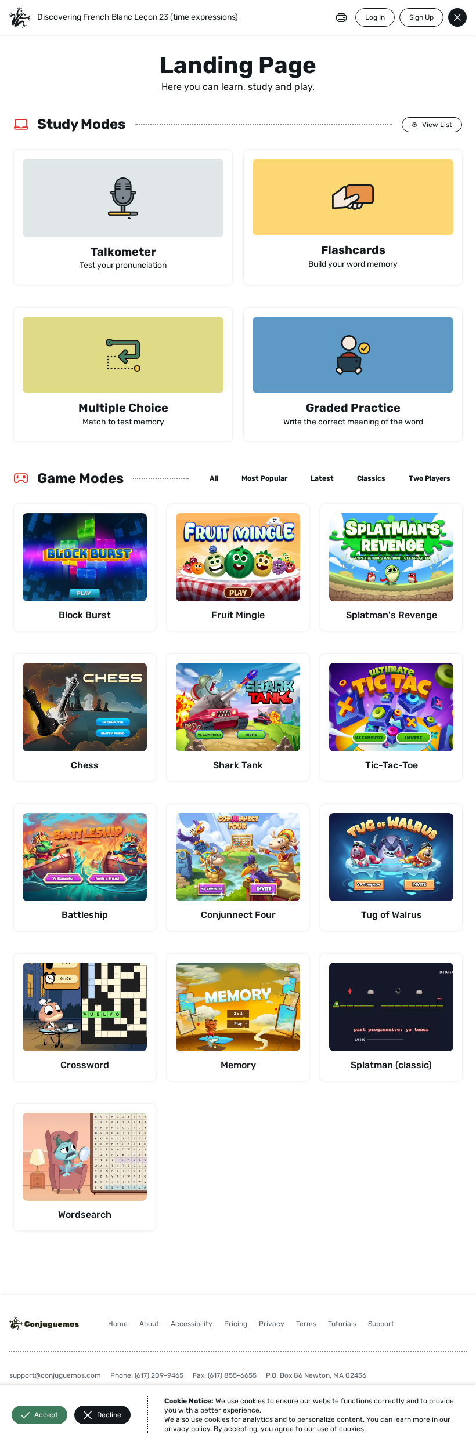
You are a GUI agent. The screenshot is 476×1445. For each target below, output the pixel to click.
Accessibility (191, 1324)
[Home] (19, 17)
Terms (306, 1324)
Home (118, 1324)
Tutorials (342, 1324)
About (149, 1324)
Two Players (429, 478)
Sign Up (421, 17)
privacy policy (187, 1429)
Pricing (235, 1324)
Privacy (271, 1324)
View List (437, 125)
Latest (322, 478)
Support (381, 1324)
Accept (46, 1415)
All (214, 478)
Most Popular (264, 478)
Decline (109, 1415)
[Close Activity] (457, 17)
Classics (371, 478)
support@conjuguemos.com (55, 1375)
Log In (375, 17)
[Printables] (341, 17)
